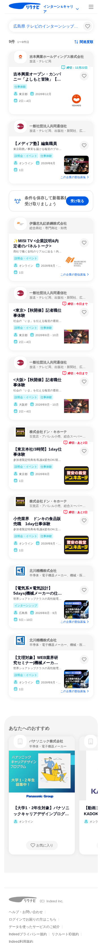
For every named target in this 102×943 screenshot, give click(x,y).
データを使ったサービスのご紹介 (34, 927)
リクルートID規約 (65, 934)
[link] (20, 741)
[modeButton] (61, 7)
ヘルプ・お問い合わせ (26, 912)
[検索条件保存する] (87, 26)
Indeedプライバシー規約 (28, 934)
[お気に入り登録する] (84, 76)
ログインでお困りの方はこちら (32, 919)
